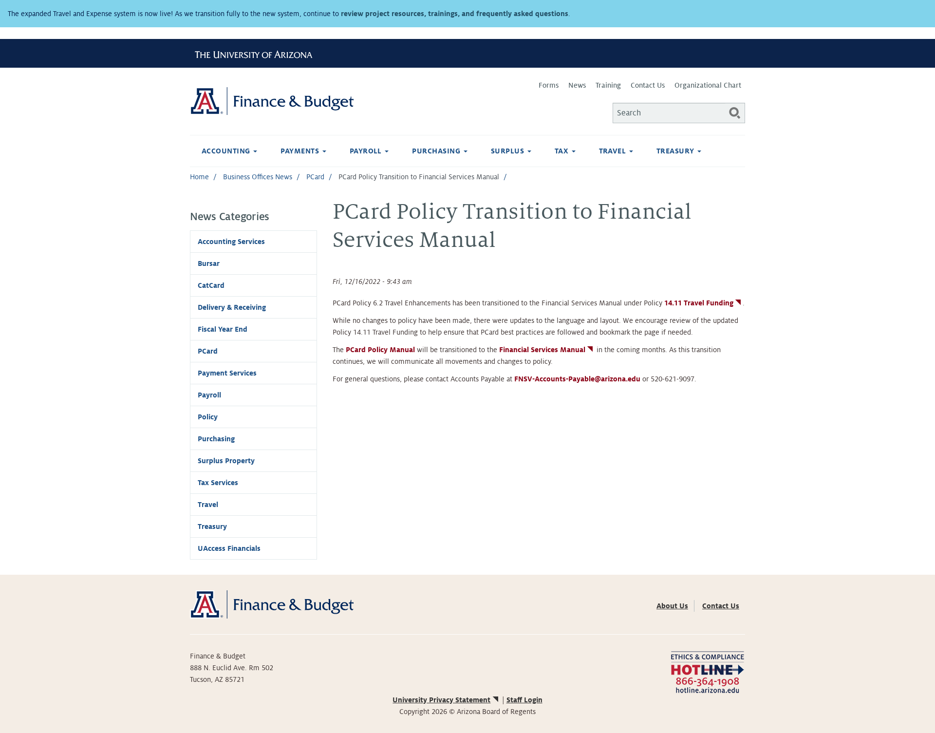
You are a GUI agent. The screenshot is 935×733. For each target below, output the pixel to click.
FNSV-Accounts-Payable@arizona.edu (577, 379)
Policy (208, 417)
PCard (315, 177)
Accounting (227, 151)
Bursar (209, 263)
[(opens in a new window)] (707, 671)
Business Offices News (257, 177)
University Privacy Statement (441, 700)
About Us (672, 606)
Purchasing (437, 151)
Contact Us (648, 85)
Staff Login (524, 700)
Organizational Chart (707, 85)
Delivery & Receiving (232, 307)
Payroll (367, 151)
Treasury (676, 151)
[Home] (329, 101)
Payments (300, 151)
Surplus (508, 151)
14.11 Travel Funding (698, 303)
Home (199, 177)
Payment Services (227, 373)
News (577, 85)
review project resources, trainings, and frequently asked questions (454, 14)
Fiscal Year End (222, 329)
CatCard (211, 285)
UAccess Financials (229, 548)
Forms (549, 85)
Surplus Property (226, 461)
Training (608, 85)
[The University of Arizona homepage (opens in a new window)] (257, 53)
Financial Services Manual (542, 350)
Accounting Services (231, 241)
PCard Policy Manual (380, 350)
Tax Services (218, 483)
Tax (563, 151)
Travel (613, 151)
